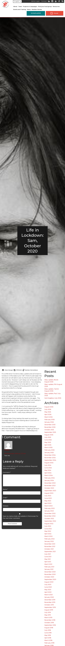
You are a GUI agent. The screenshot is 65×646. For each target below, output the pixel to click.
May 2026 (47, 412)
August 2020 (48, 582)
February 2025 (49, 450)
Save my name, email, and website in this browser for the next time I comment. (20, 517)
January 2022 (49, 541)
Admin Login (35, 1)
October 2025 (49, 430)
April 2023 (47, 503)
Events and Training (19, 9)
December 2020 (50, 572)
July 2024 (47, 465)
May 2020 (47, 589)
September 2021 (50, 551)
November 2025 (49, 427)
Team (20, 6)
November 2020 (50, 574)
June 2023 (48, 498)
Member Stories (37, 9)
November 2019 (49, 602)
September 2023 (50, 490)
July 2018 (47, 630)
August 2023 (48, 493)
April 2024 (47, 473)
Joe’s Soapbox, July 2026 (52, 398)
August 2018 (48, 627)
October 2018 (49, 622)
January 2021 (48, 569)
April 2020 (47, 592)
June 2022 (48, 529)
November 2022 (50, 516)
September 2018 (50, 625)
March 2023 (48, 506)
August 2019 (48, 610)
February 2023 (49, 508)
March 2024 (48, 475)
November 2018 (49, 620)
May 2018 (47, 635)
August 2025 (48, 435)
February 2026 (49, 419)
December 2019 (49, 600)
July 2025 (47, 437)
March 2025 (48, 447)
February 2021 (49, 567)
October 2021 (49, 549)
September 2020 (50, 579)
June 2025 (48, 440)
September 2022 (50, 521)
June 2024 (48, 468)
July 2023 (47, 496)
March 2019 (48, 617)
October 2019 (49, 605)
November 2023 (50, 485)
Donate (56, 13)
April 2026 (47, 414)
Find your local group (45, 6)
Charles (6, 450)
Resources (56, 6)
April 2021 (47, 562)
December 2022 (50, 513)
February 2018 (49, 643)
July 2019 (47, 612)
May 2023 (47, 501)
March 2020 (48, 594)
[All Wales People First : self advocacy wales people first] (5, 4)
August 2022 (48, 523)
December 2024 (50, 455)
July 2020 (47, 584)
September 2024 (50, 460)
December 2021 (49, 544)
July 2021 (47, 554)
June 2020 (48, 587)
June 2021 (47, 556)
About (15, 6)
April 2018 (47, 638)
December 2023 (50, 483)
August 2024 (48, 463)
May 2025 (47, 442)
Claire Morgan (9, 370)
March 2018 (48, 640)
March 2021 (48, 564)
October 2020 (49, 577)
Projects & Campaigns (30, 6)
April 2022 (47, 534)
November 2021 (49, 546)
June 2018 (47, 633)
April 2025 (47, 445)
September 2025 (50, 432)
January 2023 (49, 511)
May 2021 (47, 559)
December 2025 (49, 424)
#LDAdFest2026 (36, 13)
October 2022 (49, 518)
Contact (44, 1)
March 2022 (48, 536)
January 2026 (49, 422)
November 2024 (50, 457)
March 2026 (48, 417)
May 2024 (47, 470)
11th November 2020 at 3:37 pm (15, 453)
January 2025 (49, 452)
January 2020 (49, 597)
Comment (7, 472)
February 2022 (49, 539)
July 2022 (47, 526)
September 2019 (50, 607)
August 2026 (48, 407)
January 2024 (49, 480)
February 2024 (49, 478)
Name (5, 489)
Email (5, 497)
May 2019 (47, 615)
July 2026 (47, 409)
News (29, 9)
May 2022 (47, 531)
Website (5, 506)
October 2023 (49, 488)
